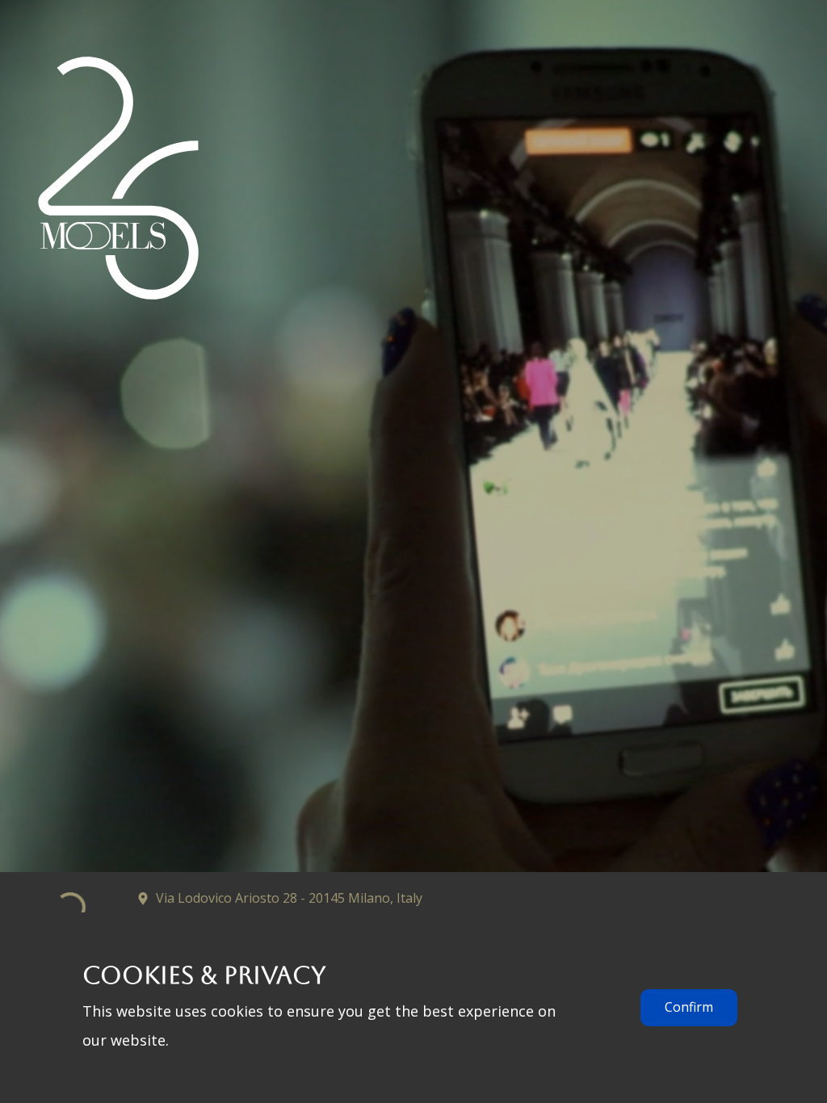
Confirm (689, 1007)
